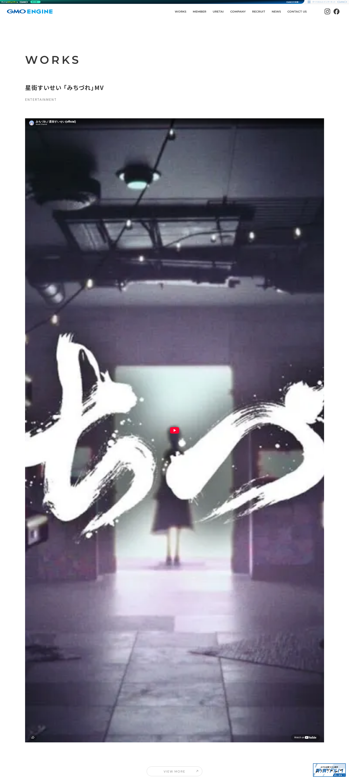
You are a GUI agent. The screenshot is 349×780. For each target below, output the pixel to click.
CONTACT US (297, 11)
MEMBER (199, 11)
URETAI (218, 11)
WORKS (180, 11)
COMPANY (238, 11)
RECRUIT (258, 11)
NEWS (276, 11)
